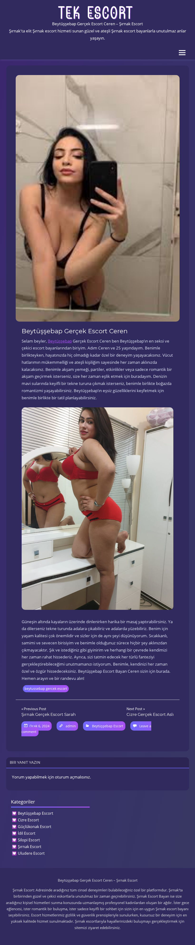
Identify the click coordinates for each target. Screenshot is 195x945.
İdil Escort (26, 833)
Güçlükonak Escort (34, 826)
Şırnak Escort (29, 846)
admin (71, 726)
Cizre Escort (28, 820)
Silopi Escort (29, 840)
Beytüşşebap (60, 341)
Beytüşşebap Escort (107, 726)
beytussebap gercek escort (45, 688)
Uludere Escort (31, 853)
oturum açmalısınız (72, 777)
